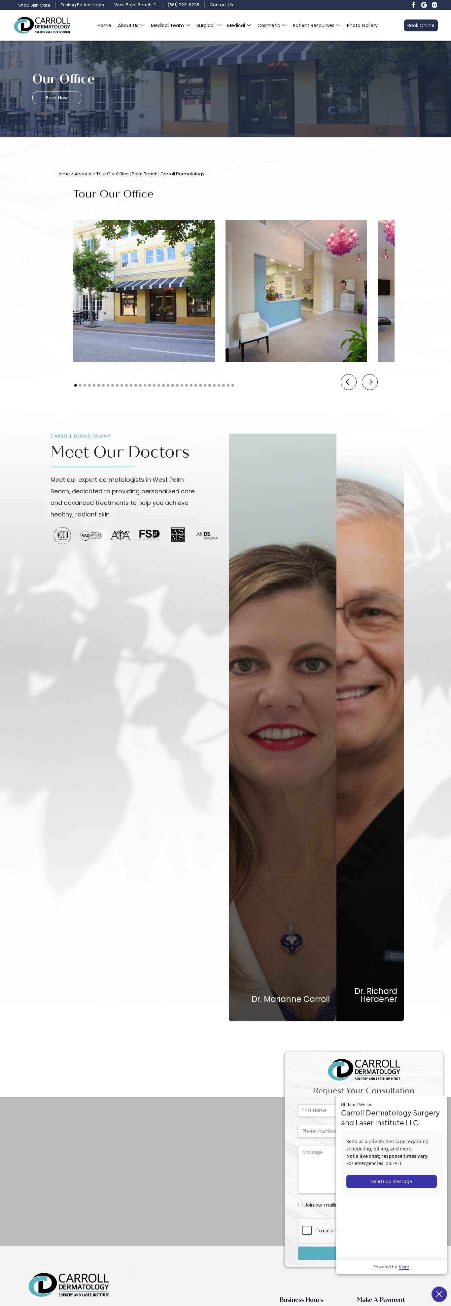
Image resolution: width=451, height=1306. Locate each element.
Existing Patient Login (82, 5)
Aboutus (83, 173)
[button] (131, 25)
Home (104, 25)
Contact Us (221, 5)
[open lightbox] (144, 291)
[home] (42, 25)
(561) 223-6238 (183, 5)
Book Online (420, 25)
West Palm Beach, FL (135, 5)
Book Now (57, 97)
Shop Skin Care (34, 5)
